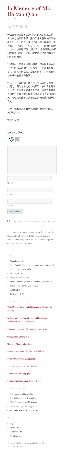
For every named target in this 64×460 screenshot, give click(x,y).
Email (10, 194)
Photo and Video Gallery (19, 277)
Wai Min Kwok (16, 410)
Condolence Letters (17, 261)
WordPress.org (16, 435)
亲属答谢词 (15, 289)
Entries (15, 427)
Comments (16, 431)
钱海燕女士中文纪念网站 (18, 336)
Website (10, 205)
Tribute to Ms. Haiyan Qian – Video (24, 285)
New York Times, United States (19, 344)
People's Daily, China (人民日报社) (21, 358)
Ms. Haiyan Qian (16, 273)
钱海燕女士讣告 (17, 294)
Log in (12, 423)
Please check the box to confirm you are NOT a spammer (33, 221)
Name (10, 183)
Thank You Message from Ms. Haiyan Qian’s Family (31, 281)
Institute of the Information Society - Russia (24, 381)
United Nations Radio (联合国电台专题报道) (25, 351)
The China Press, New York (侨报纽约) (23, 366)
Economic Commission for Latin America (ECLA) (27, 329)
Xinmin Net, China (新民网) (18, 373)
